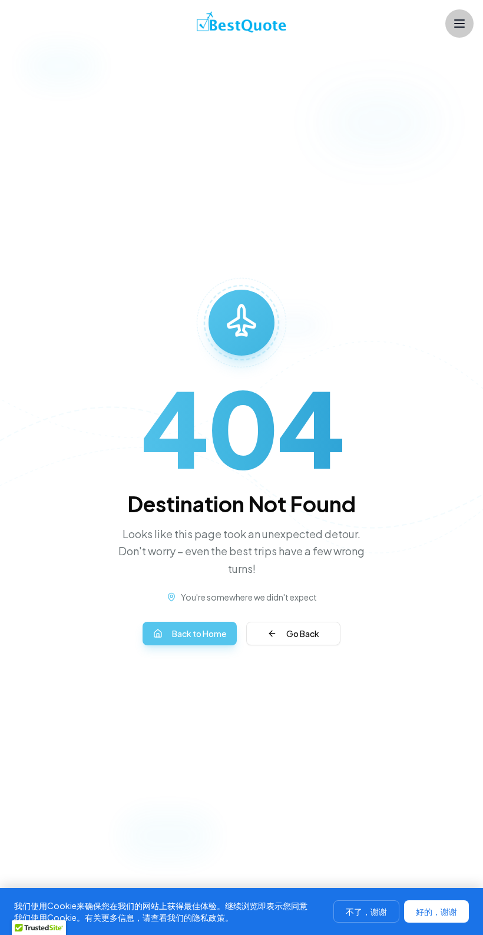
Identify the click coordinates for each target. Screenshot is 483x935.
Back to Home (199, 633)
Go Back (302, 633)
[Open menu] (459, 23)
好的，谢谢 (436, 911)
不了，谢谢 (366, 911)
